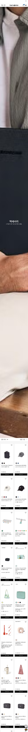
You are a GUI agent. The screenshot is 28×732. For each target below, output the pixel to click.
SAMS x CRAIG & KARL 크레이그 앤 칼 (6, 533)
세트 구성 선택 (7, 655)
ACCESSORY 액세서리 (7, 465)
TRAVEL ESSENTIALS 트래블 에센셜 (6, 568)
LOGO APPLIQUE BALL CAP (20, 466)
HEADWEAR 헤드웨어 (20, 465)
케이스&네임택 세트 (18, 572)
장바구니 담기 (7, 474)
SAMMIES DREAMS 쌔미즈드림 (20, 643)
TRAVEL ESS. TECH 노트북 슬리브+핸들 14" (20, 609)
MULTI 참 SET (4, 535)
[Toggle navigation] (26, 5)
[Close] (26, 0)
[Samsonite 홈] (14, 5)
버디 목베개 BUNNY (19, 645)
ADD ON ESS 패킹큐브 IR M (6, 719)
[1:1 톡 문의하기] (26, 729)
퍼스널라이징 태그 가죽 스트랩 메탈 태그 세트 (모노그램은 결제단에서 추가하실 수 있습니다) (6, 646)
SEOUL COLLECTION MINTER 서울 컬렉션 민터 (20, 569)
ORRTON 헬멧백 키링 (5, 466)
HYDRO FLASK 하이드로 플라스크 (5, 681)
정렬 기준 (22, 439)
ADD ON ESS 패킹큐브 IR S (20, 719)
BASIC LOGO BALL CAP (20, 500)
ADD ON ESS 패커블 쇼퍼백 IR (21, 683)
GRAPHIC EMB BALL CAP (6, 500)
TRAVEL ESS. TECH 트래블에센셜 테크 (20, 605)
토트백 (2, 608)
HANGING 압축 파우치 (5, 572)
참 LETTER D (17, 535)
